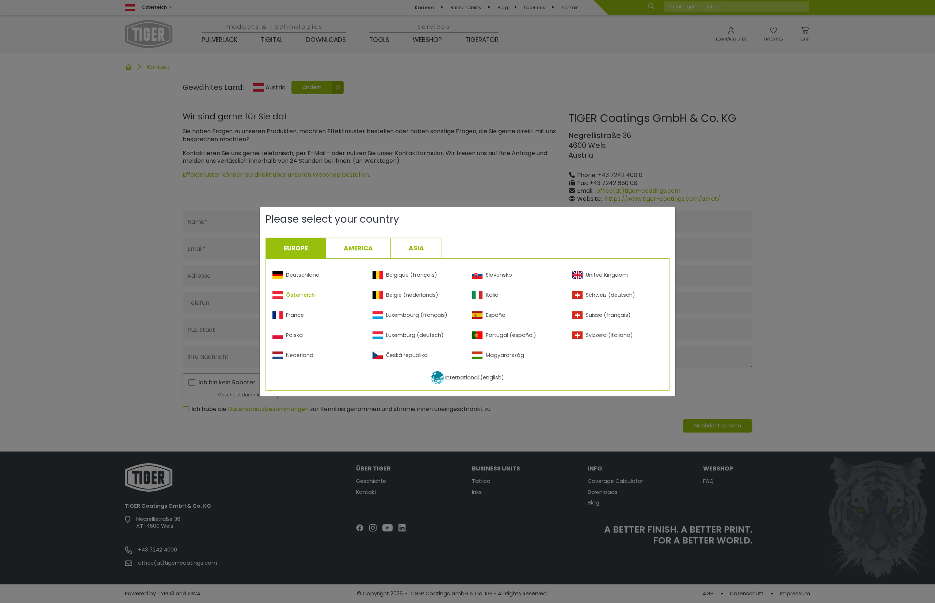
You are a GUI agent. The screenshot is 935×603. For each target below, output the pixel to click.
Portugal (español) (511, 335)
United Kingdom (607, 275)
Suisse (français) (608, 315)
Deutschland (303, 275)
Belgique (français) (411, 275)
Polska (294, 335)
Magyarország (505, 355)
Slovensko (499, 275)
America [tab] (358, 248)
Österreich (300, 295)
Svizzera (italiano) (609, 335)
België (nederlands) (412, 295)
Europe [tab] (296, 248)
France (295, 315)
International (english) (474, 377)
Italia (492, 295)
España (495, 315)
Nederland (299, 355)
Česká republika (407, 355)
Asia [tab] (416, 248)
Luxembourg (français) (416, 315)
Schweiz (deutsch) (610, 295)
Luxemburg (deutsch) (415, 335)
